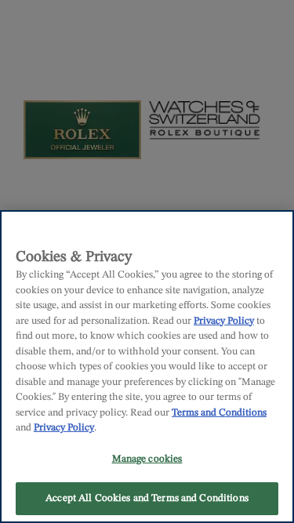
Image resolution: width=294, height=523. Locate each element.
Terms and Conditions (219, 413)
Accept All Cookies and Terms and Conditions (147, 498)
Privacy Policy (224, 321)
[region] (147, 366)
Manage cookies (147, 459)
